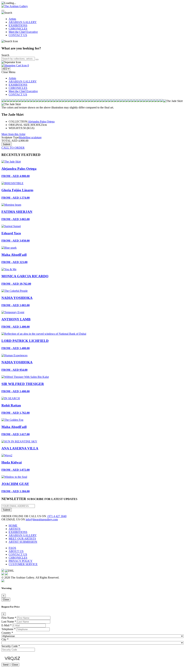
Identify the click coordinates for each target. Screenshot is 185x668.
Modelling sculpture (30, 137)
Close (6, 599)
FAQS (12, 547)
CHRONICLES (18, 28)
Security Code (10, 646)
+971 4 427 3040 (56, 516)
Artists (12, 18)
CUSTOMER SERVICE (23, 564)
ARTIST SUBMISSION (23, 541)
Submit (6, 509)
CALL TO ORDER (13, 147)
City (4, 639)
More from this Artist (13, 134)
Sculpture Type (10, 137)
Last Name (8, 621)
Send (5, 664)
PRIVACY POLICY (21, 560)
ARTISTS (14, 528)
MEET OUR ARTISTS (22, 538)
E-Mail (6, 625)
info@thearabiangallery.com (42, 519)
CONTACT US (18, 35)
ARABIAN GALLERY (23, 22)
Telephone (8, 629)
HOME (13, 525)
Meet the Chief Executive (23, 31)
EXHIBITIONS (18, 25)
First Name (8, 617)
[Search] (37, 59)
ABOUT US (16, 551)
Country (7, 632)
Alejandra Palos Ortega (41, 121)
